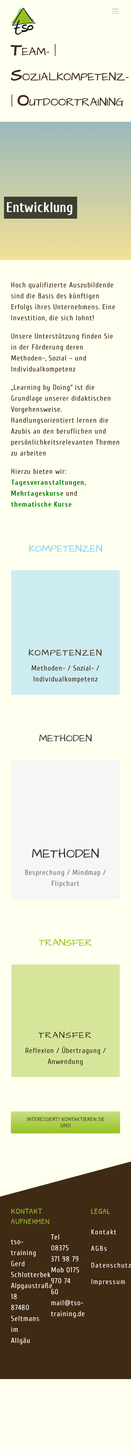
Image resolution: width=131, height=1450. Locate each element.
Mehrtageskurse (37, 493)
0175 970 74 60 (65, 1281)
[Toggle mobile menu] (116, 11)
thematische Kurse (41, 504)
